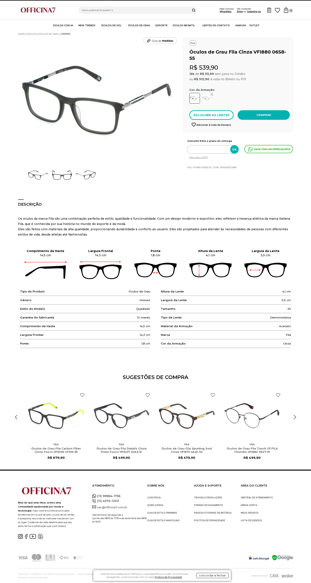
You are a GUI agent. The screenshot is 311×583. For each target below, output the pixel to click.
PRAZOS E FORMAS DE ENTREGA (212, 512)
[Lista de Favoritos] (277, 10)
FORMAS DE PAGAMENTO (208, 505)
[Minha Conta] (269, 10)
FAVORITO (82, 395)
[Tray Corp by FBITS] (287, 575)
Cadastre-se (254, 11)
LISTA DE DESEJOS (251, 520)
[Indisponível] (208, 99)
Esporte (162, 25)
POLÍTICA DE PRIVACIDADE (209, 520)
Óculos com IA (63, 25)
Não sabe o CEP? (198, 157)
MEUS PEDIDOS (250, 512)
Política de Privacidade (168, 577)
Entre (240, 11)
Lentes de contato (216, 25)
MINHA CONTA (249, 505)
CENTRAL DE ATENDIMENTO (257, 497)
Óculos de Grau (139, 25)
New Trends (86, 25)
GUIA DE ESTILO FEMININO (162, 512)
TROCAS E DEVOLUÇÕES (208, 497)
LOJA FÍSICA (154, 497)
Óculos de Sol (111, 25)
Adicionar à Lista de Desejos (213, 124)
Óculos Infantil (184, 25)
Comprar (264, 115)
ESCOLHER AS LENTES (212, 115)
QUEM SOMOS (155, 505)
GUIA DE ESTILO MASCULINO (163, 520)
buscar (193, 10)
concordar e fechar (212, 575)
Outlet (254, 25)
